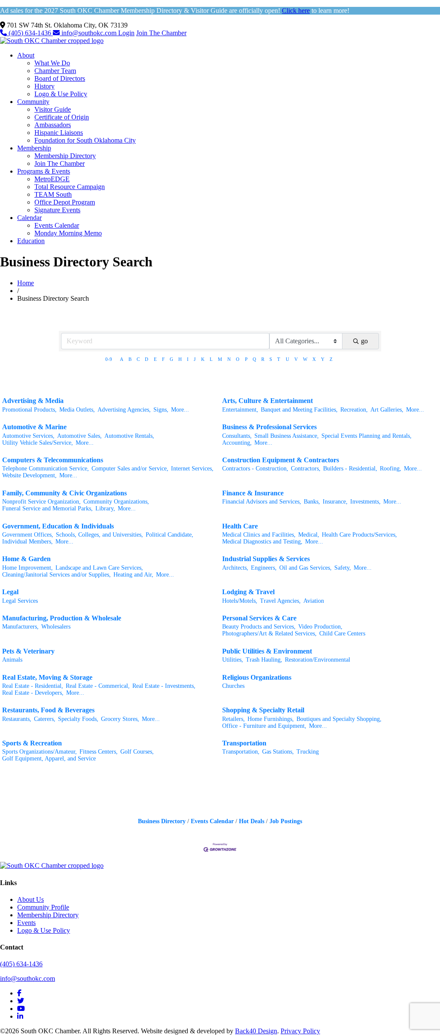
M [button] (220, 359)
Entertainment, (240, 409)
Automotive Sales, (79, 436)
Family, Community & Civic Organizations (64, 493)
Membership (34, 148)
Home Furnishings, (271, 719)
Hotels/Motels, (239, 601)
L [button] (211, 359)
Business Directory (162, 821)
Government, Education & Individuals (58, 526)
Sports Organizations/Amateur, (39, 751)
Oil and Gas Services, (305, 568)
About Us (30, 899)
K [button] (203, 359)
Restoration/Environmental (317, 659)
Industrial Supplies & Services (266, 558)
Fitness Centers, (98, 751)
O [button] (237, 359)
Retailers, (233, 719)
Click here (296, 10)
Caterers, (44, 719)
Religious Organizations (256, 677)
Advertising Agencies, (124, 409)
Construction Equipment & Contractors (280, 460)
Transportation (244, 743)
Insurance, (335, 501)
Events (26, 922)
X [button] (314, 359)
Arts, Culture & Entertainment (267, 400)
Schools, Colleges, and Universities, (99, 534)
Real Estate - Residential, (32, 686)
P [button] (246, 359)
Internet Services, (192, 468)
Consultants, (237, 436)
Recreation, (354, 409)
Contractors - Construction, (255, 468)
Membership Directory (65, 155)
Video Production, (320, 626)
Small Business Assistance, (286, 436)
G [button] (171, 359)
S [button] (270, 359)
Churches (233, 686)
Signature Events (57, 210)
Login (126, 33)
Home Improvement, (27, 568)
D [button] (146, 359)
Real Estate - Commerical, (98, 686)
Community (33, 101)
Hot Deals (251, 821)
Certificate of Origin (61, 117)
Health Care (240, 526)
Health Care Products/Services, (359, 534)
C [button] (138, 359)
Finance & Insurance (253, 493)
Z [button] (331, 359)
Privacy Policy (300, 1031)
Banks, (312, 501)
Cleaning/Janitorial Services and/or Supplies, (56, 574)
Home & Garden (26, 558)
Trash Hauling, (264, 659)
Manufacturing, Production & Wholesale (61, 618)
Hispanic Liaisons (58, 132)
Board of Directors (59, 78)
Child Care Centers (342, 633)
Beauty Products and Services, (259, 626)
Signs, (160, 409)
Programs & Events (43, 171)
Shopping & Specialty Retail (263, 710)
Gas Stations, (278, 751)
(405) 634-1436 (30, 33)
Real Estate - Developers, (33, 693)
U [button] (287, 359)
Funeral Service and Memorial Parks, (47, 508)
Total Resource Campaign (69, 186)
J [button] (195, 359)
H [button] (180, 359)
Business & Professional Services (269, 426)
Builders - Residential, (350, 468)
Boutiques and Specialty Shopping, (339, 719)
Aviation (313, 601)
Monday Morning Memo (68, 233)
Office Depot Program (64, 202)
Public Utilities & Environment (267, 651)
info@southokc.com (89, 33)
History (44, 86)
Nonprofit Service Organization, (41, 501)
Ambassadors (52, 124)
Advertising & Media (33, 400)
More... (180, 409)
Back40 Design (256, 1031)
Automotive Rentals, (129, 436)
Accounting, (237, 443)
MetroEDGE (52, 179)
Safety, (342, 568)
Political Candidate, (169, 534)
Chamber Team (55, 70)
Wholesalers (55, 626)
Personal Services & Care (259, 618)
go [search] (364, 341)
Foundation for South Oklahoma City (85, 140)
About (25, 55)
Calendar (29, 217)
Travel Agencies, (280, 601)
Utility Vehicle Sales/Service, (37, 443)
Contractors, (306, 468)
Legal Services (20, 601)
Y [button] (322, 359)
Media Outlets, (77, 409)
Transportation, (241, 751)
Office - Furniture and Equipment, (264, 726)
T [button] (278, 359)
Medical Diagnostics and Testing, (262, 541)
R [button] (262, 359)
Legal (10, 591)
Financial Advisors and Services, (261, 501)
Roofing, (390, 468)
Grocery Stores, (120, 719)
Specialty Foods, (78, 719)
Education (31, 240)
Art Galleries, (386, 409)
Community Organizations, (116, 501)
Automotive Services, (28, 436)
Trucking (307, 751)
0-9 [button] (108, 359)
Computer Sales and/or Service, (130, 468)
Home (25, 283)
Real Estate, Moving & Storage (47, 677)
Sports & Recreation (32, 743)
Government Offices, (27, 534)
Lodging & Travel (248, 591)
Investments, (365, 501)
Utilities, (232, 659)
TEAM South (53, 194)
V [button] (296, 359)
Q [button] (254, 359)
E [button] (155, 359)
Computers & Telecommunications (52, 460)
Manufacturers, (20, 626)
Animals (12, 659)
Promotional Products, (29, 409)
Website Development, (29, 475)
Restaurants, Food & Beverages (48, 710)
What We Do (52, 63)
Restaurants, (16, 719)
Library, (105, 508)
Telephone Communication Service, (45, 468)
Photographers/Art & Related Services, (269, 633)
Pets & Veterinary (28, 651)
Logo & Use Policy (60, 94)
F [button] (163, 359)
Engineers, (264, 568)
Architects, (235, 568)
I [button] (188, 359)
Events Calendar (56, 225)
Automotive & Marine (34, 426)
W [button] (305, 359)
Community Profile (43, 907)
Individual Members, (27, 541)
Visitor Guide (52, 109)
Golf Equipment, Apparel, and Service (49, 758)
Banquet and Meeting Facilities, (299, 409)
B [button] (129, 359)
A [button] (121, 359)
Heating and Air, (133, 574)
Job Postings (285, 821)
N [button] (229, 359)
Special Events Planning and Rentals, (366, 436)
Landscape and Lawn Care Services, (99, 568)
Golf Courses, (137, 751)
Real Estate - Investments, (164, 686)
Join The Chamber (161, 33)
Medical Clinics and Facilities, (259, 534)
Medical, (308, 534)
